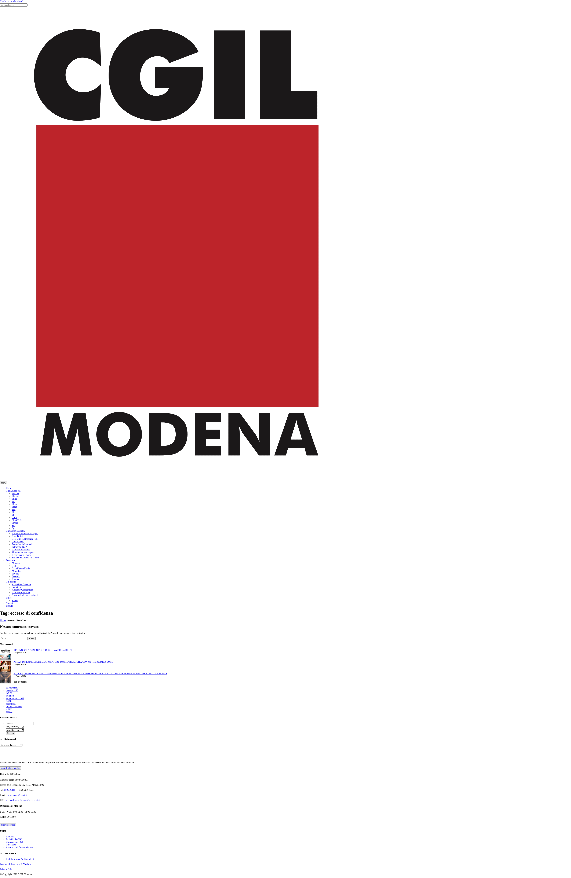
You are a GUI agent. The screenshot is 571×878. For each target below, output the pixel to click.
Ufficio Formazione (21, 592)
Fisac (14, 507)
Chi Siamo (11, 581)
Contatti (9, 603)
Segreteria (16, 587)
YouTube (27, 864)
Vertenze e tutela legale (22, 552)
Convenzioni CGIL (15, 842)
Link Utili (10, 836)
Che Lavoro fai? (13, 490)
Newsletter (11, 844)
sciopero (12, 687)
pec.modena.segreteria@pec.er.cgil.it (23, 800)
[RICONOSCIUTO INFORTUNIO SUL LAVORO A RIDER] (5, 655)
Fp (13, 515)
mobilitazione (14, 706)
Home (9, 488)
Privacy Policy (7, 869)
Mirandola (17, 571)
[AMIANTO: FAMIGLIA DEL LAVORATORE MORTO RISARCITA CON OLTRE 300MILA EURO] (5, 666)
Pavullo (15, 573)
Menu (3, 483)
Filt (13, 501)
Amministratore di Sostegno (25, 533)
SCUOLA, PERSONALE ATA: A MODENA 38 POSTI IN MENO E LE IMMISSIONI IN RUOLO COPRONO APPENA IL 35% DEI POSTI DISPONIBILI (90, 673)
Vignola (15, 579)
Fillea (14, 498)
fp (8, 701)
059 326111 (9, 790)
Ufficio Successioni (21, 549)
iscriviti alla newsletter (10, 768)
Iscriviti (9, 606)
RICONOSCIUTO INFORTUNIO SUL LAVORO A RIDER (43, 650)
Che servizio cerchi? (15, 531)
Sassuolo (16, 576)
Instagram (15, 864)
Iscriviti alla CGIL (14, 839)
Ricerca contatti (8, 825)
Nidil (14, 517)
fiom (10, 695)
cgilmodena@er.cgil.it (17, 795)
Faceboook (5, 864)
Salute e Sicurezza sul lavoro (25, 557)
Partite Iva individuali (22, 544)
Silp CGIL (17, 520)
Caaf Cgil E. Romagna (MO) (25, 539)
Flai (13, 509)
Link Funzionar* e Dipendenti (20, 859)
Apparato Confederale (22, 589)
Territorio (10, 560)
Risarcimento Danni (21, 555)
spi (9, 709)
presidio (12, 690)
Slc (13, 525)
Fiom (14, 504)
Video (15, 600)
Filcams (15, 493)
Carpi (14, 565)
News (8, 597)
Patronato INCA (19, 547)
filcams (11, 703)
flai (9, 711)
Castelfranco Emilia (21, 568)
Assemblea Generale (21, 584)
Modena (16, 563)
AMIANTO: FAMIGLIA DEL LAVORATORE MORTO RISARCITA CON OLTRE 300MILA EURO (63, 662)
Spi (13, 528)
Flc (13, 512)
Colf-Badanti (18, 541)
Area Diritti (17, 536)
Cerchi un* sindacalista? (11, 1)
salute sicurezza (15, 698)
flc (9, 693)
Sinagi (15, 523)
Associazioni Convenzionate (25, 595)
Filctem (15, 496)
